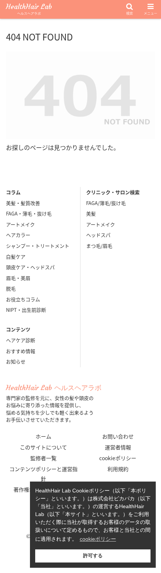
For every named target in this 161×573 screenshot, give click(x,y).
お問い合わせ (118, 436)
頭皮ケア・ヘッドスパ (30, 267)
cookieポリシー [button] (98, 539)
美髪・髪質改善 (23, 202)
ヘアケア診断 (20, 340)
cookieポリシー (117, 458)
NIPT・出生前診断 (26, 309)
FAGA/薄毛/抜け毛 (106, 202)
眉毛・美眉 (18, 277)
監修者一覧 (43, 458)
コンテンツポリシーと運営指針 (43, 473)
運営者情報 (118, 447)
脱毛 (11, 288)
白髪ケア (15, 256)
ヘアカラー (18, 234)
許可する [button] (93, 555)
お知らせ (15, 361)
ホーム (43, 436)
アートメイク (20, 224)
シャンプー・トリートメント (37, 245)
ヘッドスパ (98, 234)
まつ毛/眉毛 (99, 245)
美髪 (91, 213)
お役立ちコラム (23, 299)
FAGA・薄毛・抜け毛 (29, 213)
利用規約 (117, 469)
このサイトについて (43, 447)
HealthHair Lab (29, 9)
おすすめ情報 (20, 351)
